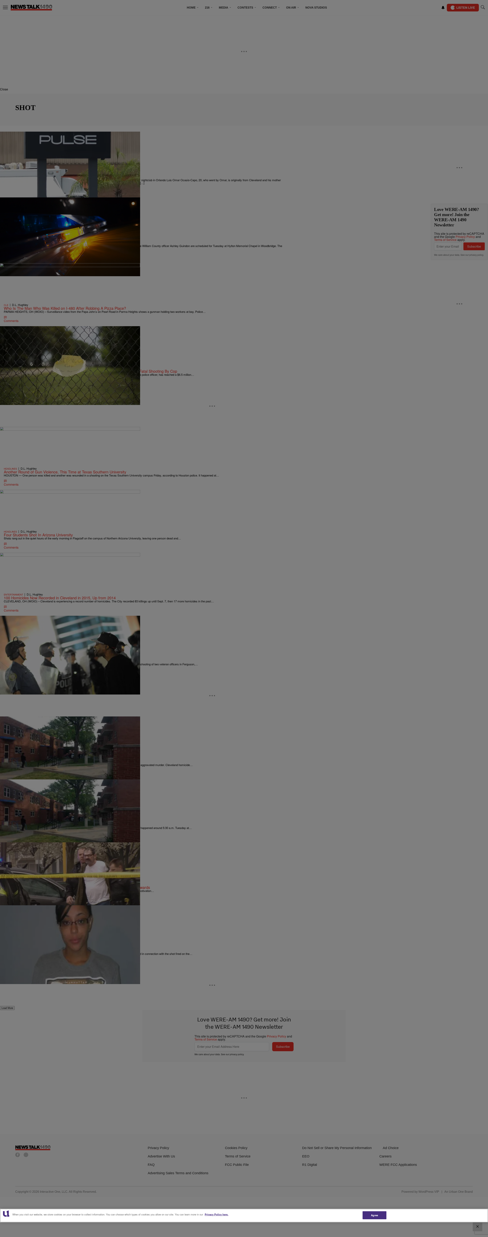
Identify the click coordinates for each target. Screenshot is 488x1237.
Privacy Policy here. (216, 1214)
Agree (374, 1215)
